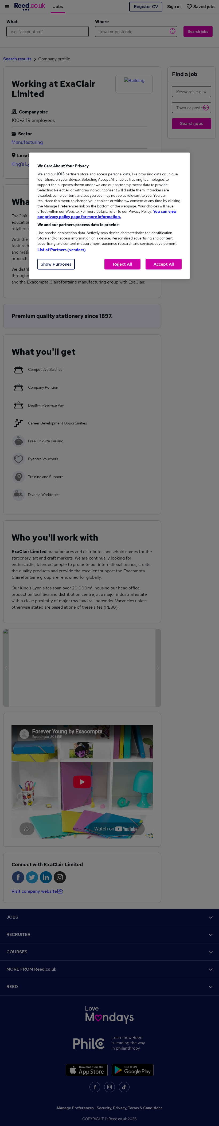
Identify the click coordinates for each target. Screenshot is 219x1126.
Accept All (164, 264)
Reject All (122, 264)
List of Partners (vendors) (61, 249)
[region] (109, 215)
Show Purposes (56, 264)
